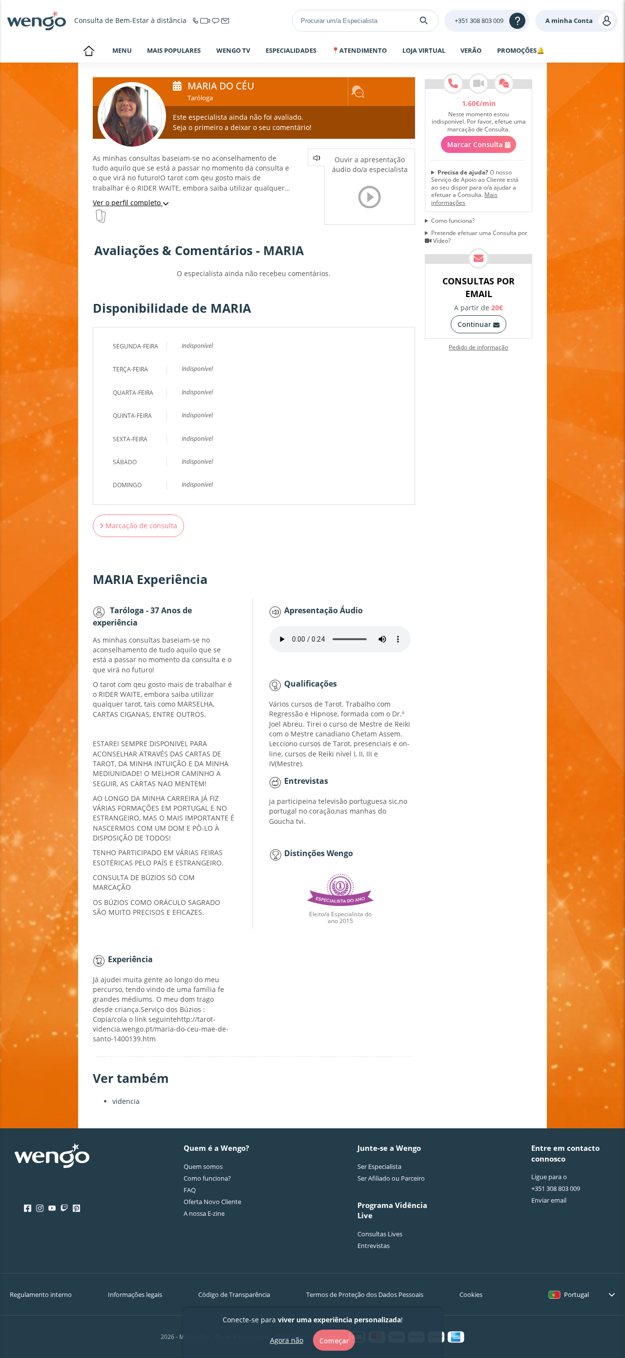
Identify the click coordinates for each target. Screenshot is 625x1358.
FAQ (190, 1190)
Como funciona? (453, 221)
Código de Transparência (234, 1294)
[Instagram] (39, 1208)
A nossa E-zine (204, 1213)
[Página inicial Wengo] (52, 1156)
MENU (122, 50)
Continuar (475, 324)
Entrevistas (373, 1245)
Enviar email (548, 1200)
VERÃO (470, 50)
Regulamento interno (41, 1294)
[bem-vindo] (36, 20)
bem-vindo (88, 52)
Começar (334, 1340)
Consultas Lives (379, 1233)
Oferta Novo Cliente (212, 1201)
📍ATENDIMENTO (359, 50)
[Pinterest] (76, 1208)
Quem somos (203, 1166)
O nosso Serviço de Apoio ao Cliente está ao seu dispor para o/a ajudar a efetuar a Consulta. (475, 188)
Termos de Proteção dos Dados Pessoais (364, 1294)
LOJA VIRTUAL (423, 50)
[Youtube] (52, 1208)
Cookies (470, 1294)
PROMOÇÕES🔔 (520, 50)
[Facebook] (27, 1208)
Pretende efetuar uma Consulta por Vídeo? (479, 236)
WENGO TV (233, 50)
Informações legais (135, 1294)
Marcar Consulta (476, 144)
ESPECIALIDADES (291, 50)
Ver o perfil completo (128, 202)
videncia (126, 1101)
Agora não (286, 1339)
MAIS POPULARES (174, 50)
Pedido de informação (478, 347)
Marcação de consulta (140, 525)
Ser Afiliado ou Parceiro (391, 1178)
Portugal (576, 1294)
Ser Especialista (379, 1166)
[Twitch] (64, 1208)
